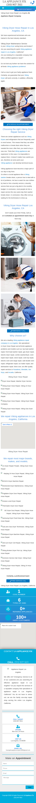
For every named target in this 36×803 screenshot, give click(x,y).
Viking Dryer (10, 46)
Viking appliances (21, 151)
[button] (3, 8)
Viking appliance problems (16, 66)
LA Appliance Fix (29, 795)
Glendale (24, 369)
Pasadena (16, 369)
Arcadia (11, 372)
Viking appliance (7, 163)
